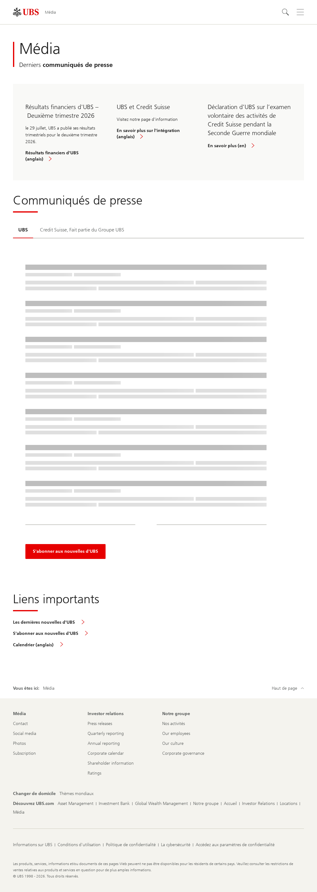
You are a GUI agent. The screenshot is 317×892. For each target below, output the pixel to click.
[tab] (23, 230)
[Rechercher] (285, 12)
